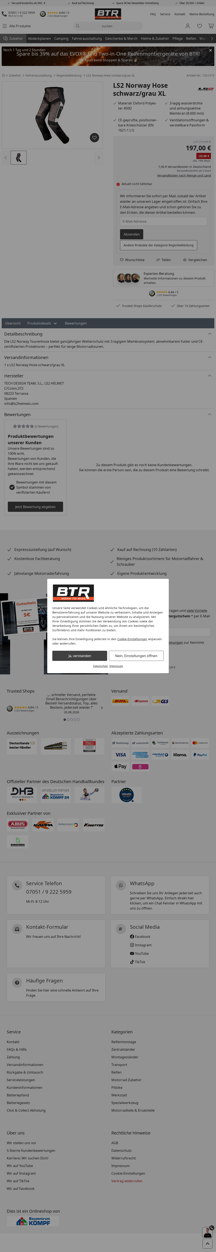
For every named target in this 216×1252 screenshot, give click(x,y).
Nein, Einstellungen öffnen (136, 655)
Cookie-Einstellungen (132, 639)
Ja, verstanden (80, 655)
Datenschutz (100, 666)
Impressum (116, 666)
